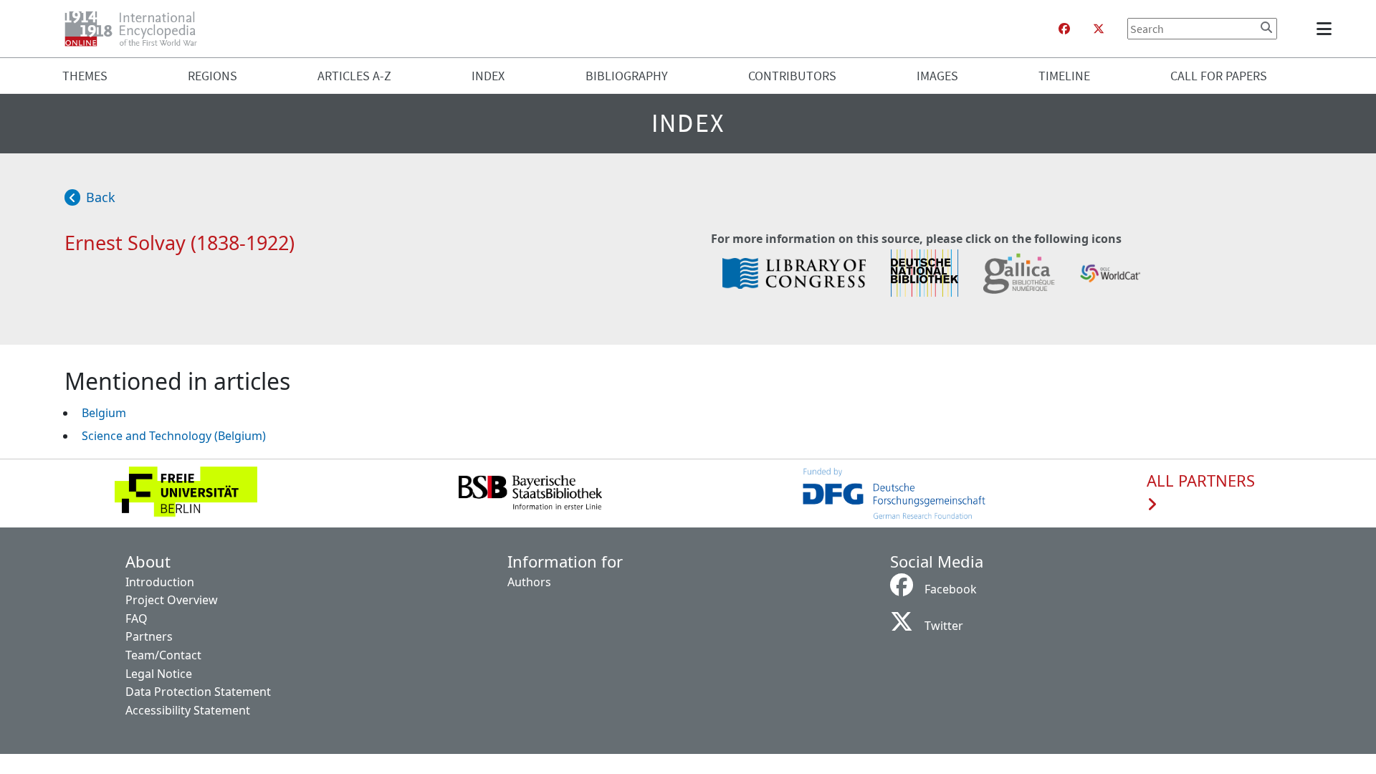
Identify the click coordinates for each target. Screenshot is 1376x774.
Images (937, 75)
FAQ (136, 618)
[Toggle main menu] (1326, 28)
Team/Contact (163, 655)
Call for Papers (1218, 75)
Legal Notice (158, 674)
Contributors (792, 75)
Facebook (950, 589)
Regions (212, 75)
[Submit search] (1266, 27)
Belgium (104, 413)
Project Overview (171, 600)
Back (100, 197)
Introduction (159, 582)
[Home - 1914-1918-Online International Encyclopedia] (136, 29)
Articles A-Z (354, 75)
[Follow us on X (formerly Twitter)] (1098, 28)
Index (488, 75)
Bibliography (627, 75)
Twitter (943, 626)
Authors (529, 582)
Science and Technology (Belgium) (174, 436)
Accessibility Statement (187, 710)
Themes (85, 75)
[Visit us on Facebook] (1064, 28)
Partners (149, 636)
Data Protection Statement (198, 691)
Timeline (1064, 75)
